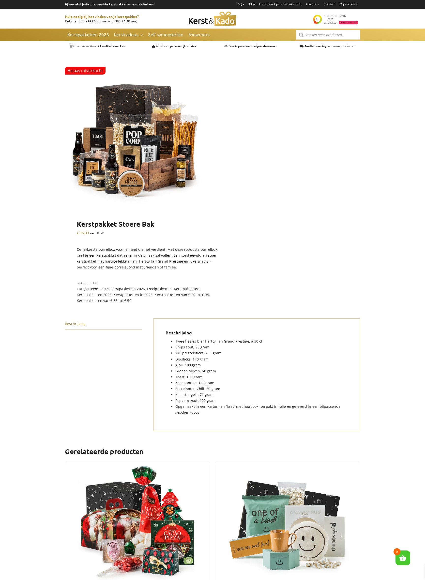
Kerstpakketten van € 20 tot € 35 (181, 294)
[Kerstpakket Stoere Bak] (136, 137)
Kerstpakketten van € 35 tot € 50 (104, 300)
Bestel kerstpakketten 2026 (122, 288)
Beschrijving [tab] (75, 323)
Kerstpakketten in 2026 (132, 294)
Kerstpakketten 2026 (94, 294)
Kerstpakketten (186, 288)
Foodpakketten (159, 288)
